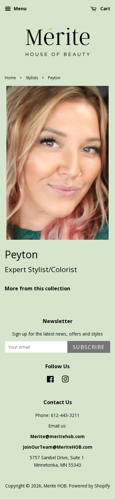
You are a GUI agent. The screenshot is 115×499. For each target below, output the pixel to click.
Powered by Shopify (89, 486)
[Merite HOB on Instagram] (65, 380)
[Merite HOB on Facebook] (50, 380)
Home (10, 77)
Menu (19, 8)
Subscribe (89, 347)
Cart (104, 8)
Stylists (32, 77)
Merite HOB (55, 486)
